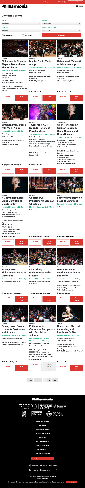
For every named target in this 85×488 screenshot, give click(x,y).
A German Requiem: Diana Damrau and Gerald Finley (13, 200)
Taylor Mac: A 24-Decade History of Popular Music (39, 127)
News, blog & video (42, 422)
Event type (5, 27)
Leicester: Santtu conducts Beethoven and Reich (68, 272)
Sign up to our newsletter (43, 459)
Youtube (54, 465)
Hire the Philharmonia (42, 441)
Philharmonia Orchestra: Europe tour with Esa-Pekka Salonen (42, 331)
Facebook (35, 470)
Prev (30, 380)
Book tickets (21, 98)
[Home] (14, 6)
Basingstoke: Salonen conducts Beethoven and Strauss (14, 329)
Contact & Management (42, 433)
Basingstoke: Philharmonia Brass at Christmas (14, 272)
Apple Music (46, 470)
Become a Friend (75, 2)
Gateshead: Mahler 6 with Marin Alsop (69, 63)
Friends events (9, 35)
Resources (42, 425)
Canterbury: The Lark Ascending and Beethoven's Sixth (68, 329)
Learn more (60, 482)
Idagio (55, 470)
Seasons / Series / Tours (49, 27)
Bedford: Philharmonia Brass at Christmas (69, 199)
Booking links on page (49, 366)
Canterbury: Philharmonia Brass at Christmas (41, 200)
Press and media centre (42, 453)
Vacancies (42, 437)
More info (7, 96)
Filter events (61, 35)
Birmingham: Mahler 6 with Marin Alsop (14, 126)
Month (4, 20)
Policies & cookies (42, 449)
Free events (28, 35)
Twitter (45, 465)
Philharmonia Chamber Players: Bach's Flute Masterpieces (14, 64)
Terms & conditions (42, 445)
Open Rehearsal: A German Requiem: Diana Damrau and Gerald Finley (67, 129)
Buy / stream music (42, 429)
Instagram (35, 465)
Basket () (63, 2)
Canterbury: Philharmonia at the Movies (40, 272)
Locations (45, 20)
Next (54, 380)
